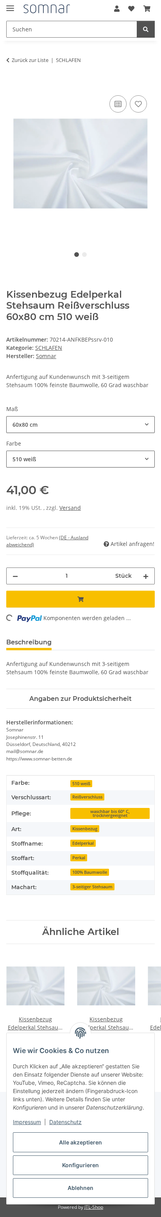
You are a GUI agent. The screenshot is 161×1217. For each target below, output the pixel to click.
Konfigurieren (80, 1165)
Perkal (78, 857)
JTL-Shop (93, 1207)
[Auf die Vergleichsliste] (118, 104)
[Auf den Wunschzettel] (138, 104)
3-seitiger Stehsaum (92, 887)
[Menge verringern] (15, 576)
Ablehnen (80, 1187)
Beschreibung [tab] (29, 642)
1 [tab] (76, 254)
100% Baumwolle (89, 872)
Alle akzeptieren (80, 1142)
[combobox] (80, 424)
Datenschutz (65, 1122)
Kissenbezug (84, 828)
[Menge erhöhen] (145, 576)
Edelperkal (83, 843)
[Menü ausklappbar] (10, 5)
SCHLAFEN (48, 347)
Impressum (27, 1122)
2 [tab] (84, 254)
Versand (70, 507)
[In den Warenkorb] (12, 84)
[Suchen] (146, 29)
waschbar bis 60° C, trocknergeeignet (110, 814)
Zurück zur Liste (30, 60)
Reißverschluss (87, 797)
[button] (117, 8)
